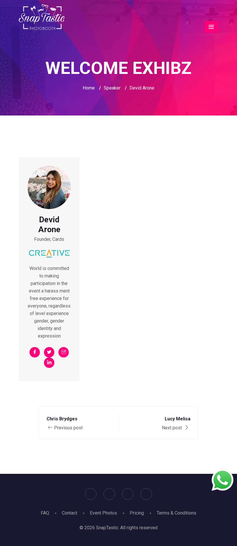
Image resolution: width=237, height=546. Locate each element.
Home (89, 88)
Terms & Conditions (176, 513)
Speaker (112, 88)
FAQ (45, 513)
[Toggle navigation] (211, 27)
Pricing (137, 513)
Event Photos (103, 513)
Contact (69, 513)
